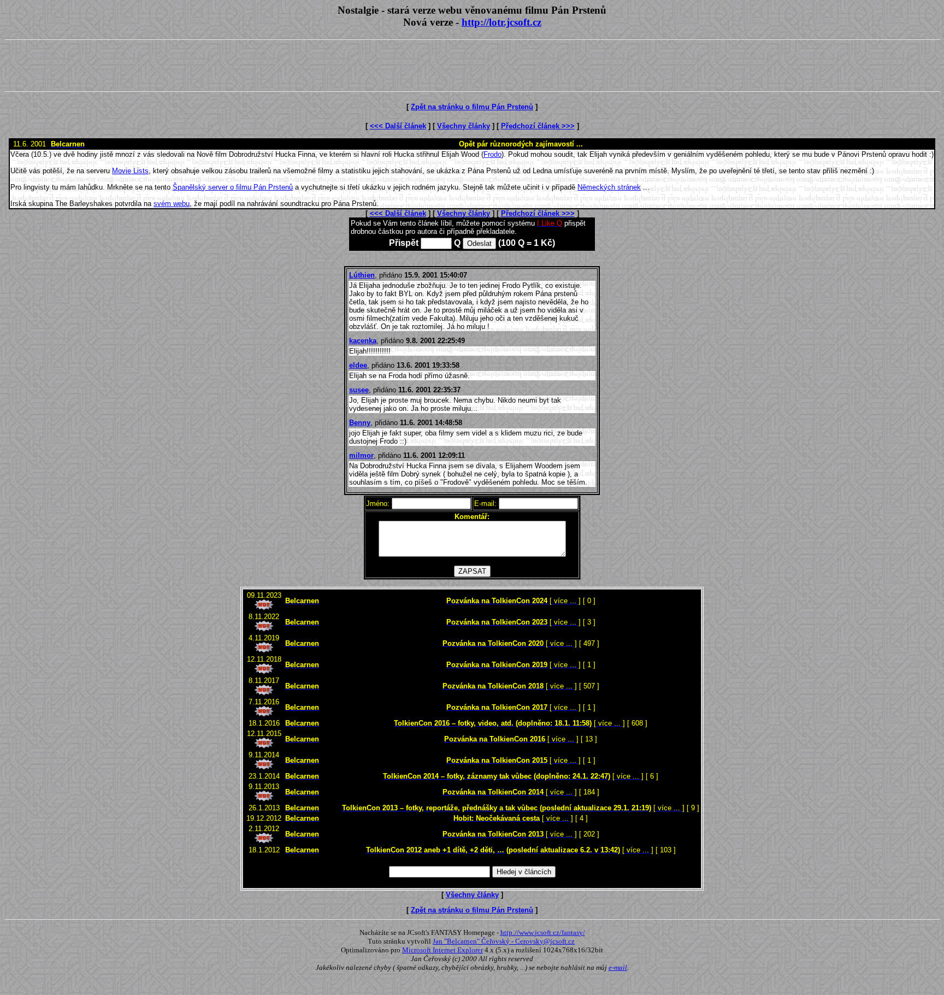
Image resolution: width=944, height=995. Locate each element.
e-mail (618, 967)
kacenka (362, 341)
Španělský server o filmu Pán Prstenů (233, 187)
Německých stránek (609, 187)
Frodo (492, 154)
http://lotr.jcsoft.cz (501, 22)
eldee (358, 365)
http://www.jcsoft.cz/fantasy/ (542, 932)
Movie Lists (130, 171)
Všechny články (463, 126)
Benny (359, 423)
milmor (361, 455)
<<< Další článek (398, 126)
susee (359, 390)
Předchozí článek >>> (538, 126)
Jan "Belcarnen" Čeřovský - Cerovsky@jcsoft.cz (504, 941)
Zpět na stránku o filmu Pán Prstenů (472, 107)
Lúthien (362, 275)
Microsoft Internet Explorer (442, 950)
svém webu (172, 203)
